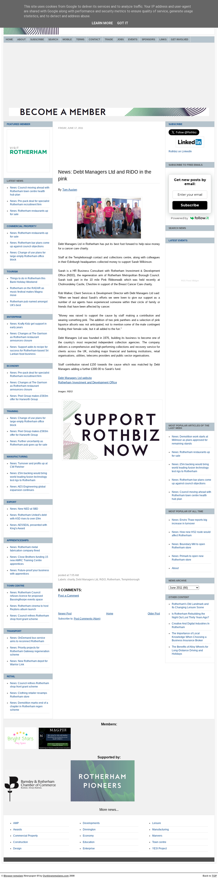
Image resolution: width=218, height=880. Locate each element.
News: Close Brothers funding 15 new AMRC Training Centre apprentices (29, 560)
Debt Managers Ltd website (75, 378)
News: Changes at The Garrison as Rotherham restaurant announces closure (28, 337)
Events (132, 39)
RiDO (102, 579)
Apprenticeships (18, 540)
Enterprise (14, 317)
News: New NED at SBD (24, 508)
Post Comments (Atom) (87, 618)
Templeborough (130, 579)
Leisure (156, 823)
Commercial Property (21, 226)
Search (53, 39)
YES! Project (159, 848)
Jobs (120, 39)
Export (11, 502)
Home (9, 39)
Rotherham (113, 579)
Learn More (102, 23)
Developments (91, 823)
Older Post (154, 613)
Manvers (157, 835)
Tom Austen (69, 189)
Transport (14, 631)
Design (17, 848)
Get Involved (179, 39)
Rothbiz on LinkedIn (180, 151)
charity (71, 579)
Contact (94, 39)
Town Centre (15, 585)
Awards (17, 829)
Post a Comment (68, 595)
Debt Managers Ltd (87, 579)
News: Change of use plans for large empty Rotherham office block (28, 256)
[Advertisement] (109, 76)
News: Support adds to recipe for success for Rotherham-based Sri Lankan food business (29, 350)
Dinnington (89, 829)
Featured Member (18, 124)
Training (12, 411)
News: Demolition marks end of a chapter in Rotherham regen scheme (29, 706)
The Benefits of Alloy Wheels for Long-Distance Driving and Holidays (190, 650)
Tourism (12, 271)
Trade (109, 39)
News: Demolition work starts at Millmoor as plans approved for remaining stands (190, 440)
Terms (80, 39)
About (21, 39)
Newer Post (65, 613)
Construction (20, 842)
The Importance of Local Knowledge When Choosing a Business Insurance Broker (189, 637)
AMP (16, 823)
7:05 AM (74, 575)
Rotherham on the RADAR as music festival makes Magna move (27, 292)
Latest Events (178, 240)
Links (162, 39)
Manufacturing (17, 456)
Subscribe (37, 39)
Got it (122, 23)
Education (89, 842)
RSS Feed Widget (190, 280)
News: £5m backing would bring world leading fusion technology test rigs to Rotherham (28, 477)
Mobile (67, 39)
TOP (214, 875)
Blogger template (13, 875)
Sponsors (148, 39)
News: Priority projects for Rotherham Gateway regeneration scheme (29, 651)
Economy (13, 366)
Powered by (179, 218)
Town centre (159, 842)
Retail (11, 676)
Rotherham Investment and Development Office (87, 382)
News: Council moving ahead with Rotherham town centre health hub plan (29, 191)
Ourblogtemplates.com (56, 875)
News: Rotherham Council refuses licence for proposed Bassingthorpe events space (26, 596)
